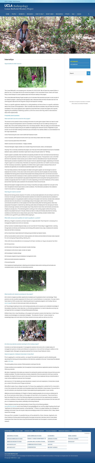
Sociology (71, 441)
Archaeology (11, 447)
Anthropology (11, 444)
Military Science (52, 447)
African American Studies (14, 438)
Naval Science (72, 435)
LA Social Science (77, 431)
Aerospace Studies (12, 435)
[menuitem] (8, 14)
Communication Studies (34, 444)
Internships (74, 61)
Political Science (73, 438)
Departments (9, 431)
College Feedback (51, 431)
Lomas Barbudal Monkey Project (19, 8)
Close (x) (87, 433)
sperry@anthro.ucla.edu (11, 406)
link (80, 101)
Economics (51, 435)
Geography (51, 441)
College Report (39, 431)
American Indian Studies (14, 441)
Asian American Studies (34, 435)
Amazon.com (73, 101)
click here (10, 361)
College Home (18, 431)
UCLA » (6, 1)
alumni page (8, 303)
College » (10, 1)
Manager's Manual (64, 431)
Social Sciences (16, 1)
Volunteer (73, 64)
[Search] (88, 14)
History (50, 444)
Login (19, 457)
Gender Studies (52, 438)
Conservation (31, 447)
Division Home (29, 431)
